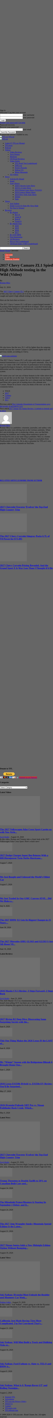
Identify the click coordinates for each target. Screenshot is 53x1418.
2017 (17, 232)
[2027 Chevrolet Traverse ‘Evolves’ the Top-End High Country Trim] (13, 502)
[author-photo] (6, 423)
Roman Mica (5, 283)
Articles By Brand (17, 179)
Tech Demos (15, 154)
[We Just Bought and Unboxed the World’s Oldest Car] (6, 872)
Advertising (9, 1399)
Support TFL (10, 1397)
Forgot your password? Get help (12, 123)
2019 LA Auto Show (23, 188)
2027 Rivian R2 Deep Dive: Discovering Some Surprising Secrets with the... (23, 1020)
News (7, 177)
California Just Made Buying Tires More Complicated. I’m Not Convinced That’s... (21, 1322)
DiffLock (18, 166)
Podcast (8, 148)
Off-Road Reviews (17, 159)
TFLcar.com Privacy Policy (15, 1401)
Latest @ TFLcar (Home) (15, 143)
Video (7, 257)
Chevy (7, 398)
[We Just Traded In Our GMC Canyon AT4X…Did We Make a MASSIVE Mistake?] (6, 894)
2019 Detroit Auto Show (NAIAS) (28, 190)
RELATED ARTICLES (10, 480)
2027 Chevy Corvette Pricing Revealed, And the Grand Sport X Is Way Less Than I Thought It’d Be (26, 566)
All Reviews (15, 239)
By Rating (14, 212)
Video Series (15, 161)
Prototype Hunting (12, 259)
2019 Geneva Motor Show (25, 192)
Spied (12, 181)
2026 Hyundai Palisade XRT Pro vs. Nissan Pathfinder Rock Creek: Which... (22, 1106)
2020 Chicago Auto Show (25, 186)
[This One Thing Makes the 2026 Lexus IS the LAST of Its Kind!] (6, 1036)
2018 (17, 230)
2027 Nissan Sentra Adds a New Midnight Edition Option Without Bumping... (25, 1246)
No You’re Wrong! (17, 208)
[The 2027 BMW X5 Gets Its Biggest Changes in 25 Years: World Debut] (6, 915)
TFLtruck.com (10, 1408)
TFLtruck (8, 145)
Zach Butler (4, 837)
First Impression (16, 237)
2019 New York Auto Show (26, 195)
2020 (17, 226)
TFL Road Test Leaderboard (26, 163)
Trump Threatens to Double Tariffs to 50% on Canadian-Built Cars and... (23, 1182)
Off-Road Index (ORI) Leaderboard (24, 244)
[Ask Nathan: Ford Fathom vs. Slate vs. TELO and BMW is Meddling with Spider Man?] (6, 1359)
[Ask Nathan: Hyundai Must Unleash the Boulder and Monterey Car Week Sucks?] (20, 1290)
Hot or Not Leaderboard (19, 241)
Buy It (17, 215)
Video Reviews (16, 152)
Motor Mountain (21, 172)
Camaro (8, 395)
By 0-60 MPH (15, 235)
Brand (7, 250)
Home (2, 250)
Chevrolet (9, 255)
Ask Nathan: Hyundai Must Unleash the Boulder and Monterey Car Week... (25, 1296)
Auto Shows (15, 183)
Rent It (17, 219)
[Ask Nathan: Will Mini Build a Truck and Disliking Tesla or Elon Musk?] (6, 1337)
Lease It (18, 217)
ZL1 (22, 291)
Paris (17, 199)
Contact (8, 1406)
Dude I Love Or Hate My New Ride (24, 206)
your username (28, 115)
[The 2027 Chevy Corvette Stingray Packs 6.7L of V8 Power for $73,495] (13, 531)
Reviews (8, 210)
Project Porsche (21, 168)
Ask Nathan (14, 203)
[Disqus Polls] (26, 603)
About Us (9, 1404)
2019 (17, 228)
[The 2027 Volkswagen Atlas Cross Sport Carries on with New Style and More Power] (20, 825)
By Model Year (16, 224)
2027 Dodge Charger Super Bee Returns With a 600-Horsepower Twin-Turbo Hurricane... (24, 856)
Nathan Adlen (5, 1302)
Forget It (18, 221)
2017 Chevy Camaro (12, 291)
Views (7, 201)
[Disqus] (26, 667)
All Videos (14, 174)
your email (27, 129)
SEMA (17, 197)
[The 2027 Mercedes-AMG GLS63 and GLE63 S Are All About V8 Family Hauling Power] (6, 937)
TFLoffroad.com (11, 1410)
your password (28, 117)
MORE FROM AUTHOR (31, 480)
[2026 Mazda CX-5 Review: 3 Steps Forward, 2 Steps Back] (20, 986)
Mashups (13, 157)
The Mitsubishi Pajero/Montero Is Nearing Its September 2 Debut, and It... (23, 1203)
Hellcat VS (19, 170)
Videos (7, 150)
